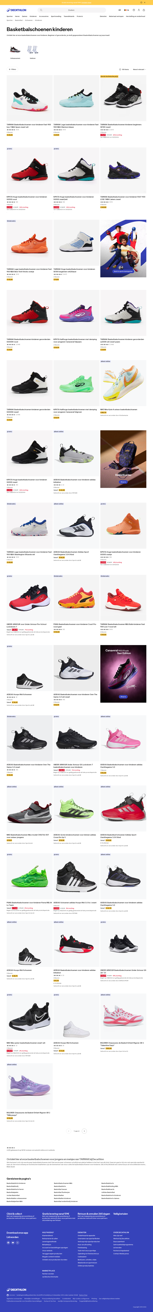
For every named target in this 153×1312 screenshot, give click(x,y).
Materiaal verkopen (116, 16)
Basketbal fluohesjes (62, 1192)
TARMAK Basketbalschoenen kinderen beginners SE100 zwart (121, 126)
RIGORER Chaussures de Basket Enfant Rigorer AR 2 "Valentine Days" (122, 1044)
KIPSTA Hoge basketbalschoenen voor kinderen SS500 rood (27, 198)
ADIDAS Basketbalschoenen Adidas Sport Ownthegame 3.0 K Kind (71, 553)
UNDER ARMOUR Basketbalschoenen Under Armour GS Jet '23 (123, 971)
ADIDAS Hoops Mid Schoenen (19, 694)
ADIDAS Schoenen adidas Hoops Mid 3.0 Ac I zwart (74, 903)
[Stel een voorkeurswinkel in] (119, 9)
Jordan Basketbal (13, 1195)
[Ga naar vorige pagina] (68, 1131)
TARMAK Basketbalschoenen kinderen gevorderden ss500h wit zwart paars (122, 340)
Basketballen (59, 1195)
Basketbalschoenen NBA (63, 1183)
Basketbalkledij (12, 1186)
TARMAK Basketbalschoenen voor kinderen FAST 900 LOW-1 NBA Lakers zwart (123, 198)
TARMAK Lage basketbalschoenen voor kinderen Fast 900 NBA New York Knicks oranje (29, 270)
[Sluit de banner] (144, 2)
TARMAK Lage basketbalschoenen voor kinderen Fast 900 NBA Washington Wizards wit (29, 553)
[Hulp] (133, 9)
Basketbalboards (107, 1189)
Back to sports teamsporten (123, 271)
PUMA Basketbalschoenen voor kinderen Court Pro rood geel (75, 625)
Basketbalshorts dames (110, 1198)
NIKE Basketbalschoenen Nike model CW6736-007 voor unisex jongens (28, 836)
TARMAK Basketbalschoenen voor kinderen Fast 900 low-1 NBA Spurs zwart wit (29, 126)
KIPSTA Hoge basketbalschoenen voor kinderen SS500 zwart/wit (73, 198)
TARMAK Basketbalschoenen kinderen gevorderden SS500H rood (29, 340)
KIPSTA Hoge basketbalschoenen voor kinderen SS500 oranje (120, 553)
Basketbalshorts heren (15, 1189)
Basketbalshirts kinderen (16, 1183)
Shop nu (123, 482)
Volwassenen (15, 58)
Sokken (32, 58)
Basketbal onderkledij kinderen (66, 1201)
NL (128, 10)
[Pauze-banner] (141, 2)
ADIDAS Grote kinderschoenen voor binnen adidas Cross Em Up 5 (74, 836)
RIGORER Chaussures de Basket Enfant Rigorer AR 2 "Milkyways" (29, 1114)
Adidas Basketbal (108, 1192)
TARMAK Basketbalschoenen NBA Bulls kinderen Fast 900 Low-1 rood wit (122, 625)
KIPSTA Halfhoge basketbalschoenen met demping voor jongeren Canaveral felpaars (75, 340)
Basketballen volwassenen (17, 1198)
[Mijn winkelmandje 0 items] (143, 9)
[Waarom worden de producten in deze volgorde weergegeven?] (120, 69)
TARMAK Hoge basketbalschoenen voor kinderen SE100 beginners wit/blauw (74, 270)
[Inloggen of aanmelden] (138, 9)
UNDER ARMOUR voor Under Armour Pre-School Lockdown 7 (27, 625)
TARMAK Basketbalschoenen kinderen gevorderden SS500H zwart (29, 410)
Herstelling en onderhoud (135, 16)
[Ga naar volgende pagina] (84, 1131)
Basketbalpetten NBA (15, 1201)
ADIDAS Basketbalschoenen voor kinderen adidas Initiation (74, 481)
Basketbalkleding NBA (109, 1186)
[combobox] (139, 69)
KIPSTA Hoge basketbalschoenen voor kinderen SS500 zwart (27, 481)
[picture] (30, 98)
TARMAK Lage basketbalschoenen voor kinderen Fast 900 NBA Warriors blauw (76, 126)
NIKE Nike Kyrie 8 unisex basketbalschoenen (118, 409)
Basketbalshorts (107, 1183)
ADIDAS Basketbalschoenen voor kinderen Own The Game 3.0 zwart (29, 766)
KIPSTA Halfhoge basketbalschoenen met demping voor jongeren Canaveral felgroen (75, 410)
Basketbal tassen (60, 1189)
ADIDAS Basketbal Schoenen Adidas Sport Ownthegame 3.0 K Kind (118, 836)
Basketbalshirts (60, 1186)
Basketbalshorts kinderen (111, 1195)
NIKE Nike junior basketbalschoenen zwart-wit (26, 1043)
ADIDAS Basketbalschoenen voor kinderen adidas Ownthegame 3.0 (121, 766)
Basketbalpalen (12, 1192)
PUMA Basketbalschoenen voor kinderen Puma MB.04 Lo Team (29, 904)
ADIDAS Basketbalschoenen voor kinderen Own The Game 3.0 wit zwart (75, 695)
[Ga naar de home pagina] (16, 10)
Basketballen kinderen (62, 1198)
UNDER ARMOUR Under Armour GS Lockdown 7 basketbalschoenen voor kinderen (73, 766)
